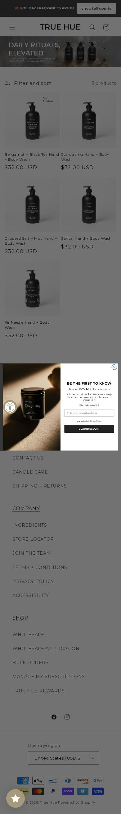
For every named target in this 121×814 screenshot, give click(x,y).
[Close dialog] (114, 367)
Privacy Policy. (96, 421)
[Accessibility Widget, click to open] (10, 407)
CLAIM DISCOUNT (89, 429)
